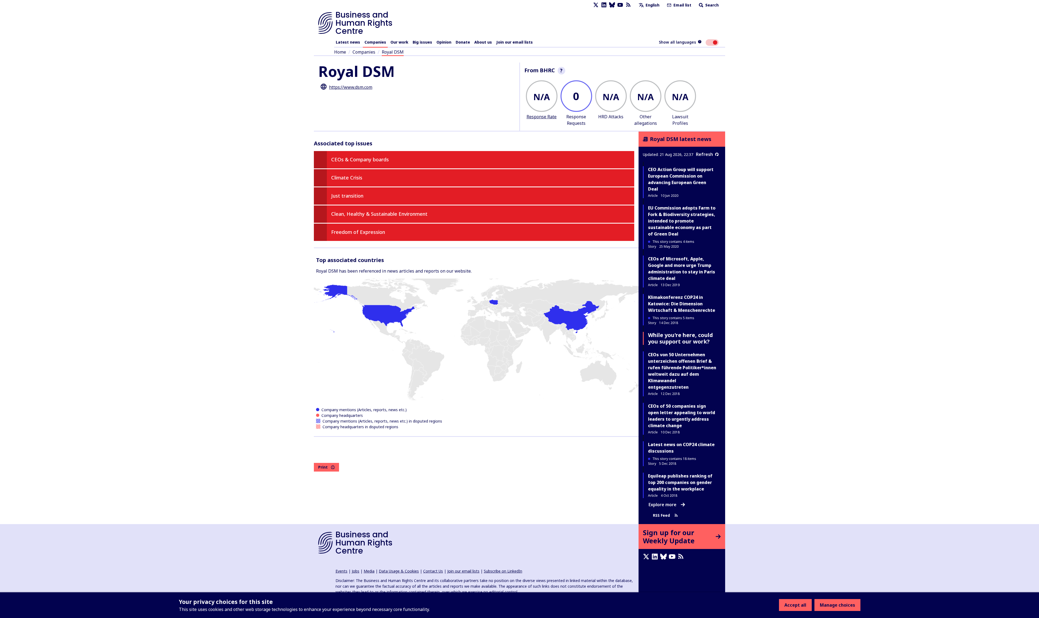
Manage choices (837, 605)
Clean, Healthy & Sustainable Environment (379, 214)
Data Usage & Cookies (399, 571)
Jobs (355, 571)
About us (483, 42)
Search (711, 5)
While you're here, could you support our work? (680, 338)
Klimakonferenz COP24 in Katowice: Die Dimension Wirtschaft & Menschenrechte (681, 303)
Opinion (443, 42)
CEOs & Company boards (360, 159)
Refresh (704, 154)
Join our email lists (514, 42)
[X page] (596, 5)
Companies (375, 42)
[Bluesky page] (612, 5)
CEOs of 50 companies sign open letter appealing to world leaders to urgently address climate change (681, 416)
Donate (463, 42)
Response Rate (542, 117)
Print (323, 467)
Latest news (348, 42)
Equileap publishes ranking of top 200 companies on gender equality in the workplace (680, 482)
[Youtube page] (620, 5)
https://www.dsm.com (350, 87)
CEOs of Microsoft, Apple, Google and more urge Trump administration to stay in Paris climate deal (681, 268)
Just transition (347, 195)
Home (340, 52)
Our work (399, 42)
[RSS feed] (628, 5)
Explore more (662, 505)
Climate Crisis (346, 177)
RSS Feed (661, 515)
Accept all (795, 605)
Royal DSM (393, 52)
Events (341, 571)
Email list (681, 5)
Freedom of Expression (358, 232)
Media (369, 571)
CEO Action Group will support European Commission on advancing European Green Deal (681, 179)
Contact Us (433, 571)
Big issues (422, 42)
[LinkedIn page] (604, 5)
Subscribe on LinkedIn (503, 571)
